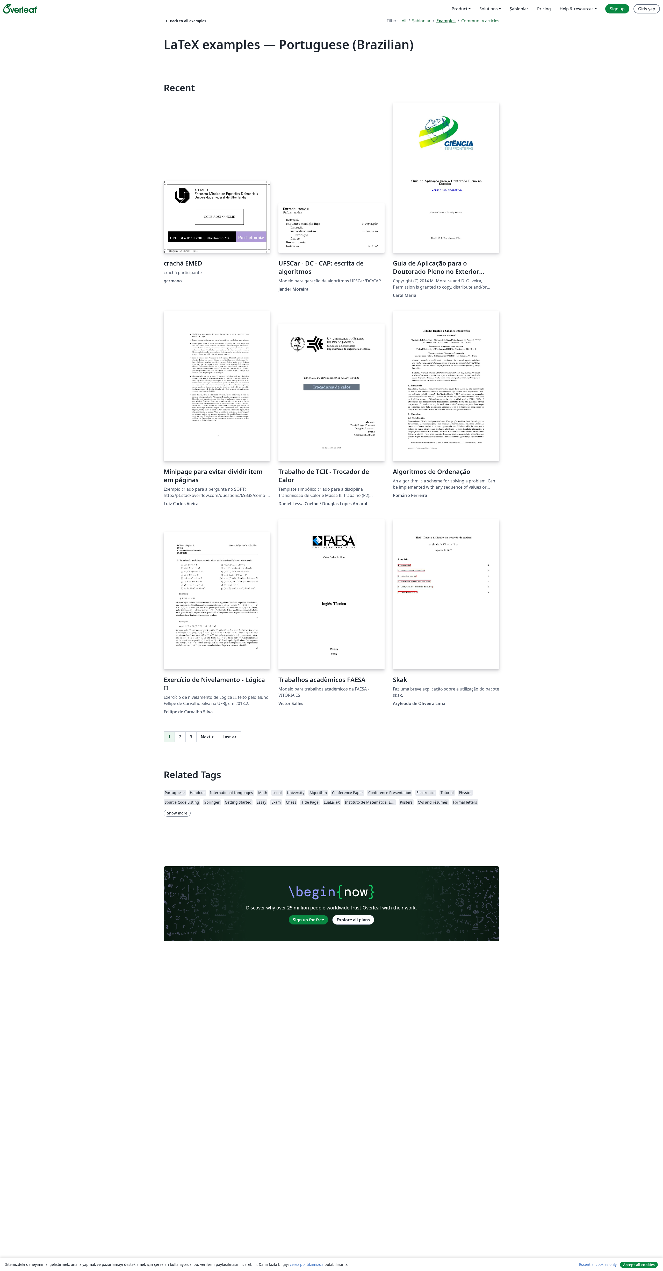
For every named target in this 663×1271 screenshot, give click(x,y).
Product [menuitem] (459, 9)
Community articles (480, 21)
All (404, 21)
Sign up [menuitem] (617, 9)
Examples (446, 21)
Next (207, 737)
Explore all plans (353, 920)
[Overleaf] (20, 9)
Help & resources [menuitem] (577, 9)
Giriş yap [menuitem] (646, 9)
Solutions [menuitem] (488, 9)
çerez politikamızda (306, 1264)
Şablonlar (421, 21)
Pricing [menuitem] (544, 9)
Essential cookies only (598, 1264)
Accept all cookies (639, 1264)
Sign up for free (308, 920)
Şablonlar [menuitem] (519, 9)
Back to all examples (185, 20)
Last (229, 737)
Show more (177, 813)
